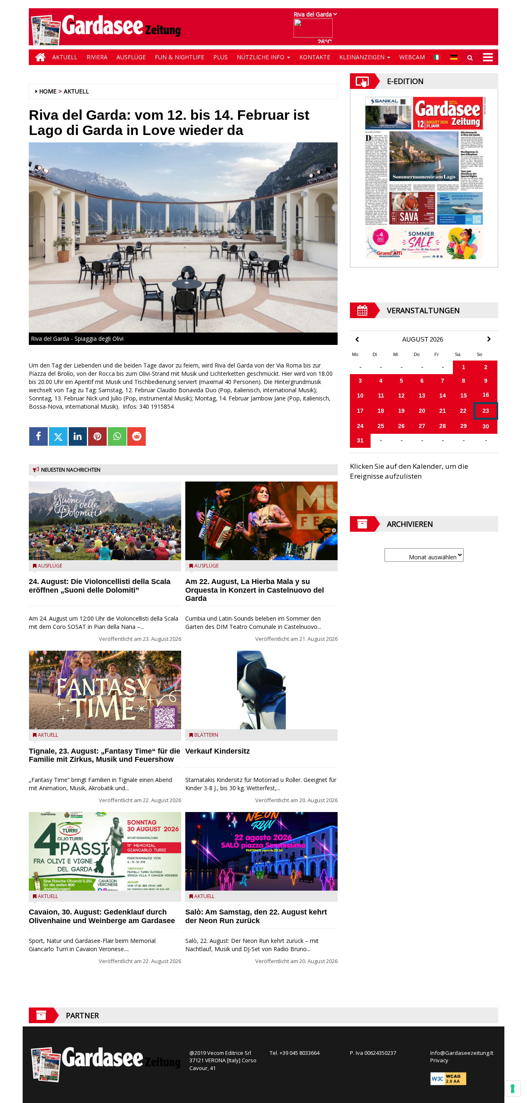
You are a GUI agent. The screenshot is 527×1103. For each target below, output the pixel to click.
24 (360, 426)
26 (401, 426)
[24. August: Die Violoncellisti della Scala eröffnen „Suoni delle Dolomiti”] (105, 521)
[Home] (38, 57)
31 (360, 440)
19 (401, 410)
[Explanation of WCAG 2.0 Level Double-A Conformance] (448, 1078)
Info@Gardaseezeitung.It (461, 1052)
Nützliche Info (261, 57)
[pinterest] (97, 436)
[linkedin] (78, 436)
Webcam (412, 57)
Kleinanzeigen (362, 57)
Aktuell (64, 57)
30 (486, 426)
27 (422, 426)
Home (47, 91)
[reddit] (136, 436)
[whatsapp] (117, 436)
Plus (220, 57)
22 (463, 410)
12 (401, 395)
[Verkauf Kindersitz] (261, 690)
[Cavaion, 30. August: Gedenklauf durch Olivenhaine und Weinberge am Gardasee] (105, 851)
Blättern (206, 734)
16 (486, 394)
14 (442, 395)
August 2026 (422, 339)
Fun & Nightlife (179, 57)
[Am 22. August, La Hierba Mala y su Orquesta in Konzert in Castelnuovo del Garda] (261, 521)
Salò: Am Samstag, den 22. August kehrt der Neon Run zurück (256, 916)
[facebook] (38, 436)
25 (381, 426)
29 (463, 426)
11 (381, 395)
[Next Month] (489, 339)
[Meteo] (315, 32)
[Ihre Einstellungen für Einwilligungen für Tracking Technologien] (512, 1088)
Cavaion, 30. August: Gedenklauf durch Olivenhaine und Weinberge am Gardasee (102, 916)
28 (442, 426)
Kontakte (314, 57)
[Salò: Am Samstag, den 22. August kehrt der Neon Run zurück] (261, 851)
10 (360, 395)
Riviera (96, 57)
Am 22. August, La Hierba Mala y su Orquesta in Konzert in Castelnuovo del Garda (254, 590)
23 (486, 410)
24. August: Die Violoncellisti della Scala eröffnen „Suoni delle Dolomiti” (99, 585)
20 (422, 410)
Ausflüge (131, 57)
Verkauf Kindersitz (217, 751)
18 (381, 410)
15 (463, 395)
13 (422, 395)
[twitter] (58, 436)
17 (360, 410)
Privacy (439, 1060)
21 (442, 410)
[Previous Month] (357, 340)
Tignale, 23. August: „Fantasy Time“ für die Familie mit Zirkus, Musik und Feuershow (104, 755)
